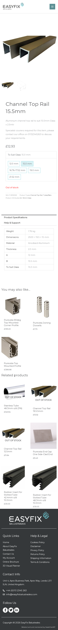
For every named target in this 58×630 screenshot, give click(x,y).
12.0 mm (13, 163)
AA (21, 198)
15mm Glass (27, 198)
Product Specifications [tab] (15, 217)
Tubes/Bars (47, 195)
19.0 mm (34, 170)
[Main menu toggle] (52, 6)
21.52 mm (14, 177)
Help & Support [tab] (12, 223)
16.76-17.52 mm (17, 170)
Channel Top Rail (36, 195)
